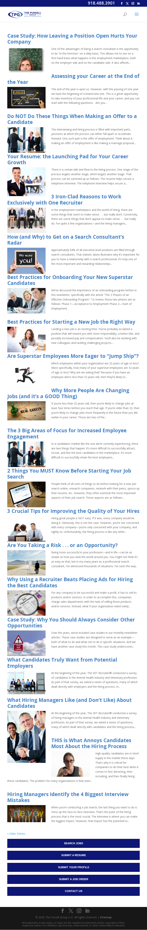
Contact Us (73, 891)
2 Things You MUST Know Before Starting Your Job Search (69, 473)
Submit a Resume (73, 855)
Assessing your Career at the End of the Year (73, 79)
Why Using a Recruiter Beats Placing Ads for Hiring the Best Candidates (70, 582)
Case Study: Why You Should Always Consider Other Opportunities (71, 622)
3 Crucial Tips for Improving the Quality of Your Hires (73, 510)
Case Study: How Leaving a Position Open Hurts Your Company (72, 38)
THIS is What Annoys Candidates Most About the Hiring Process (91, 743)
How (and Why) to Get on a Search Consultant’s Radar (65, 239)
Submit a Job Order (73, 879)
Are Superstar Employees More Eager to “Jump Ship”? (73, 355)
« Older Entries (16, 833)
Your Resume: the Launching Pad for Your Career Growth (67, 159)
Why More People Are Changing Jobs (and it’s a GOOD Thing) (68, 393)
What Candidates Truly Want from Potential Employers (62, 662)
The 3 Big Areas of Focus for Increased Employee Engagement (67, 433)
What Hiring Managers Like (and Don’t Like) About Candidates (69, 702)
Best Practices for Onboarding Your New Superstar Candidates (70, 280)
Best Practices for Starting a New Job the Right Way (71, 321)
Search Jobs (73, 843)
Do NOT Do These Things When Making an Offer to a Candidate (72, 119)
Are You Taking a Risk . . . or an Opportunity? (62, 545)
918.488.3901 (101, 3)
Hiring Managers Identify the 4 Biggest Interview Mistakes (67, 797)
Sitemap (106, 917)
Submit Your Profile (73, 867)
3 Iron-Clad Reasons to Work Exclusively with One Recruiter (64, 199)
